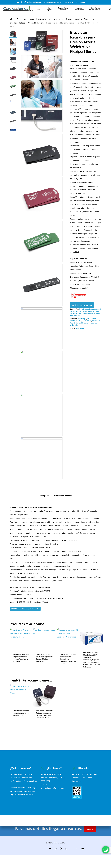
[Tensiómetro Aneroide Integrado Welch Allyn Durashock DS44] (21, 696)
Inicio (12, 19)
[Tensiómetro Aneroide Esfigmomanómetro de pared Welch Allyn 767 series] (21, 639)
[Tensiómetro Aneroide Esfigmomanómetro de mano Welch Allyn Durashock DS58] (44, 696)
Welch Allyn (74, 325)
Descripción (44, 496)
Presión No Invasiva (89, 323)
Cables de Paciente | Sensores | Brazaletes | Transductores (72, 19)
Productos (21, 19)
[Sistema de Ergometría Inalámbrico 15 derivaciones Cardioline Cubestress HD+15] (68, 639)
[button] (25, 609)
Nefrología (96, 321)
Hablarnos (90, 829)
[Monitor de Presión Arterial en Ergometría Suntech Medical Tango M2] (44, 639)
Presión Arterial (76, 323)
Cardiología (82, 319)
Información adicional (63, 496)
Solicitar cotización (83, 305)
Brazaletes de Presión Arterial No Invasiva (27, 23)
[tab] (44, 496)
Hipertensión (86, 321)
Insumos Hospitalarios (37, 19)
